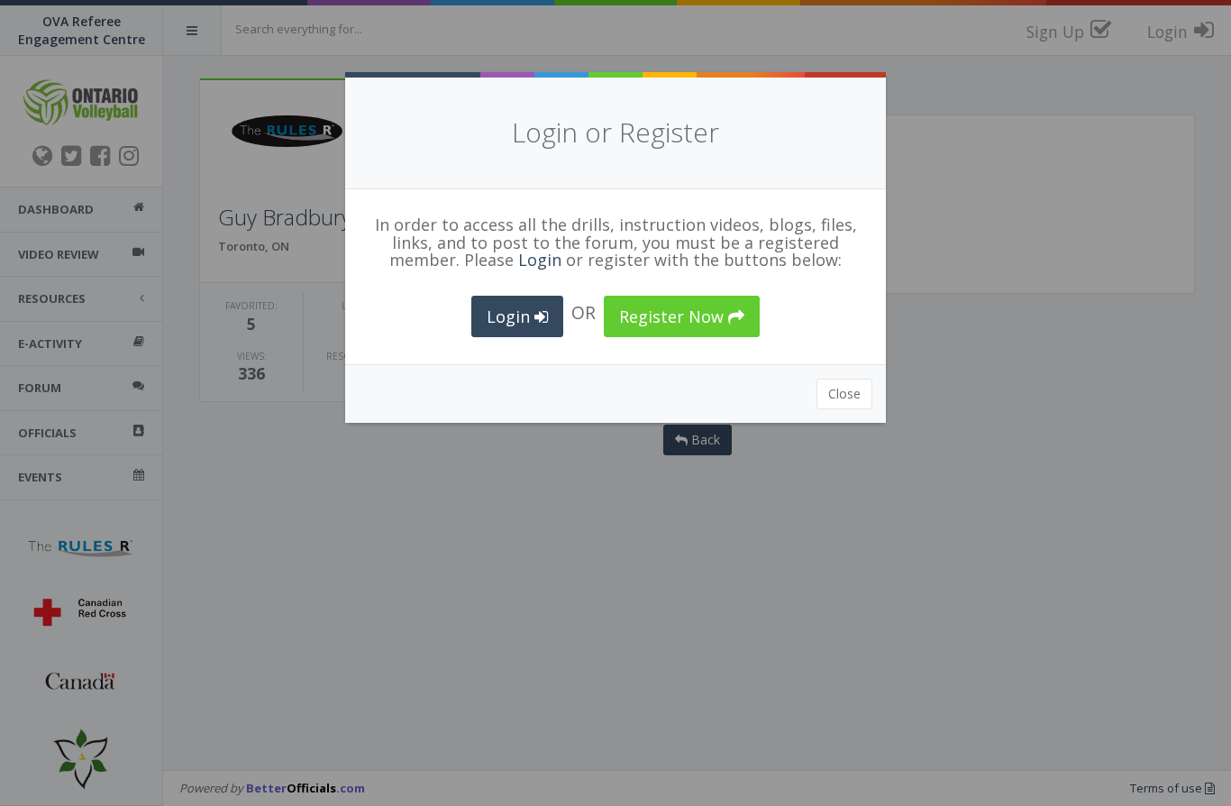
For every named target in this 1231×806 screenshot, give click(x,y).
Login (539, 259)
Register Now (673, 316)
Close (844, 393)
